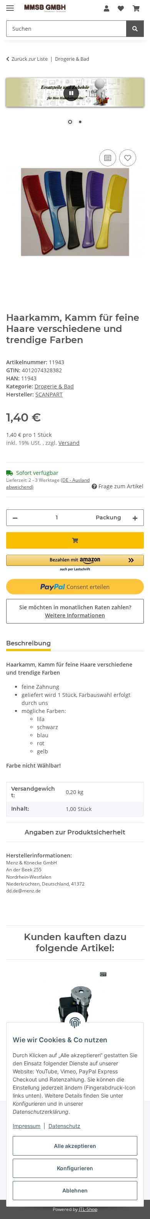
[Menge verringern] (15, 518)
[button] (106, 8)
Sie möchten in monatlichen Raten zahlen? (75, 611)
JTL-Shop (88, 1209)
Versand (69, 442)
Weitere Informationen (75, 615)
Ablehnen (75, 1190)
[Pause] (71, 93)
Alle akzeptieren (75, 1146)
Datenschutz (64, 1126)
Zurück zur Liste (30, 58)
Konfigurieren (75, 1168)
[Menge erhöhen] (135, 518)
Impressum (26, 1126)
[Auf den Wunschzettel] (127, 157)
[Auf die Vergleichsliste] (107, 157)
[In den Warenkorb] (12, 139)
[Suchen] (135, 28)
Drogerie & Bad (54, 386)
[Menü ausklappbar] (10, 5)
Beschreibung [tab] (28, 643)
